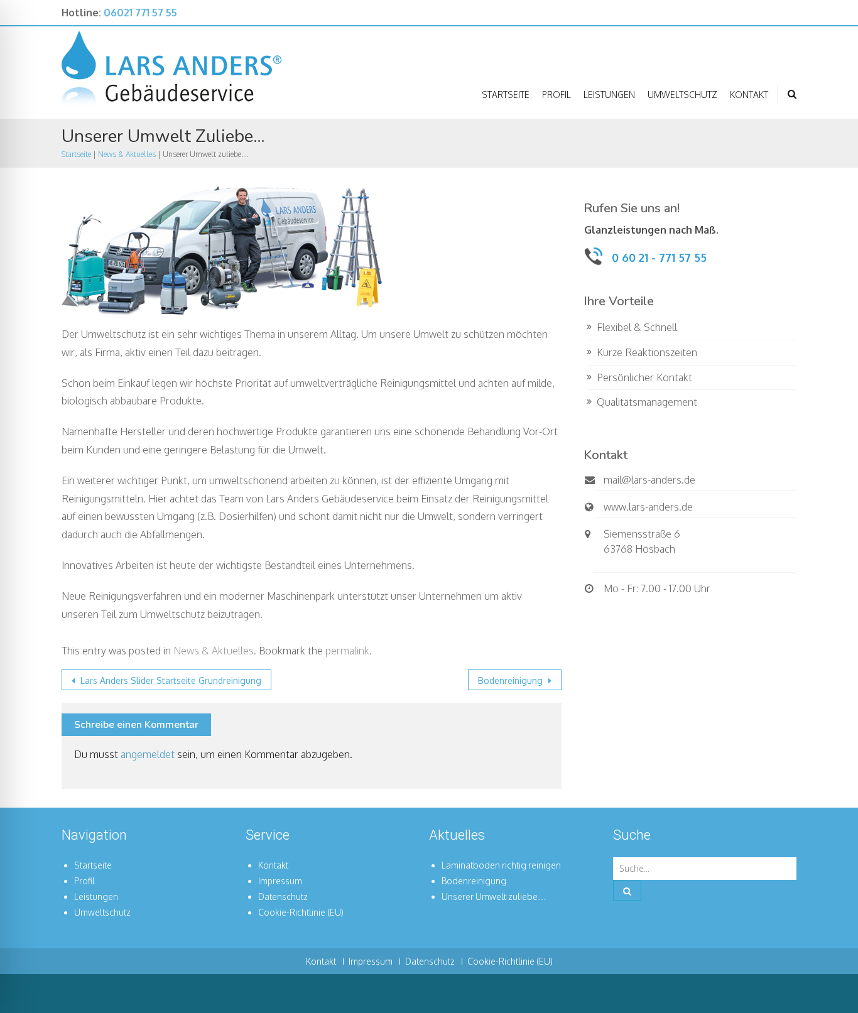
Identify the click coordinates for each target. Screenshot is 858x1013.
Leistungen (609, 94)
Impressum (280, 880)
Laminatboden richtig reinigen (501, 865)
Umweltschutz (682, 94)
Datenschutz (283, 896)
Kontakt (749, 94)
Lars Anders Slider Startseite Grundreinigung (169, 680)
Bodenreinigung (511, 680)
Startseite (505, 94)
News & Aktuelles (127, 154)
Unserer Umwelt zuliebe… (494, 896)
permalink (347, 650)
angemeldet (148, 754)
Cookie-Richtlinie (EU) (301, 912)
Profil (556, 94)
